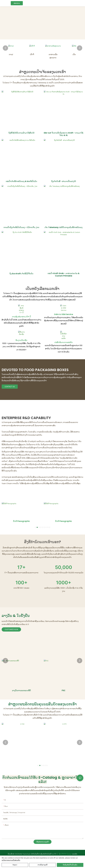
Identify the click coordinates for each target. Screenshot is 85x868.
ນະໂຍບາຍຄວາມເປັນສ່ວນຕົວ (11, 860)
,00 (63, 567)
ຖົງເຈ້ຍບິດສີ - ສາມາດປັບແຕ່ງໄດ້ (63, 181)
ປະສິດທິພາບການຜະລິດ (63, 342)
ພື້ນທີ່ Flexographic (21, 521)
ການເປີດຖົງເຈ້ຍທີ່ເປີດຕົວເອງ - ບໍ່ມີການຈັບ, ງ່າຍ (21, 227)
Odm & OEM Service (63, 314)
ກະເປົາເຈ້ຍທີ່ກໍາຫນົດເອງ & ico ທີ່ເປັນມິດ (21, 181)
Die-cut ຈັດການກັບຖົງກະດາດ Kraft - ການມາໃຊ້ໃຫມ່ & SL (63, 134)
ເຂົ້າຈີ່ (11, 54)
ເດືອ (53, 54)
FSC (63, 690)
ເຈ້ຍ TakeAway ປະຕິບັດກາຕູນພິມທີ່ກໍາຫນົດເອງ (63, 227)
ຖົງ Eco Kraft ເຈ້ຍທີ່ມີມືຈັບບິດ (21, 273)
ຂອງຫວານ (74, 54)
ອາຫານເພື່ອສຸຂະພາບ (32, 56)
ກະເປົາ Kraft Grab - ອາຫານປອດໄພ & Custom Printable (63, 274)
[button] (5, 48)
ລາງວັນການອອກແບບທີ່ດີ (21, 690)
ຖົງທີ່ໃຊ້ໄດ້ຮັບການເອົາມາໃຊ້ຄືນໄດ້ (21, 133)
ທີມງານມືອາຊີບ (21, 340)
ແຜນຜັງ (74, 854)
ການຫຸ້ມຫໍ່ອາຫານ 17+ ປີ (21, 316)
